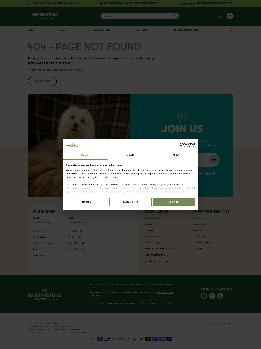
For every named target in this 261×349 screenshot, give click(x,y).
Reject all (87, 202)
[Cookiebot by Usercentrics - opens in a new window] (182, 145)
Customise (129, 202)
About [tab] (175, 155)
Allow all (174, 202)
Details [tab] (130, 155)
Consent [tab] (85, 155)
